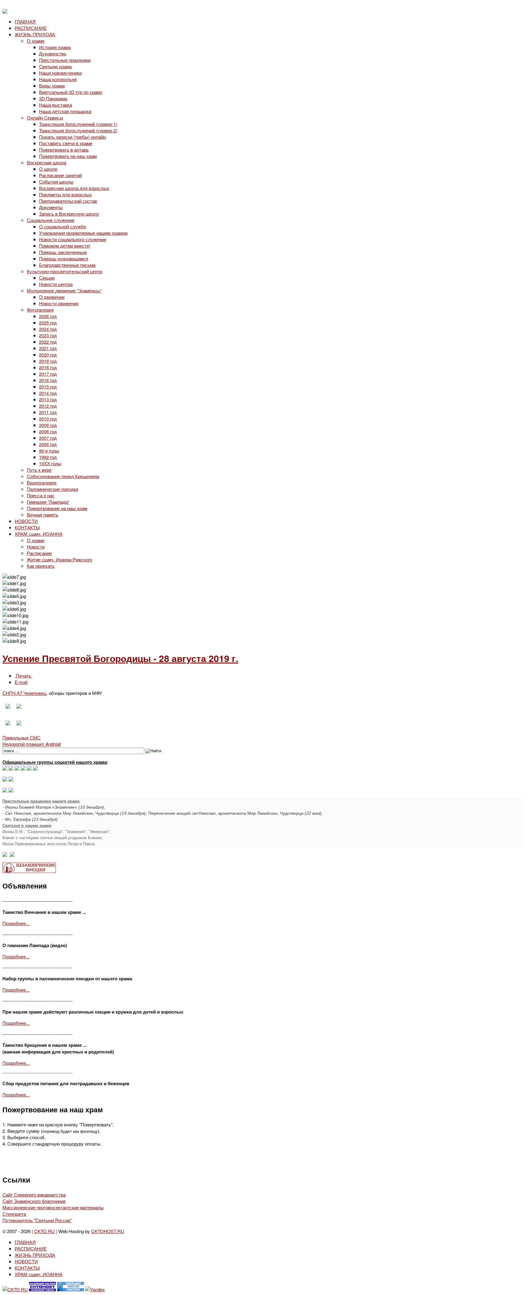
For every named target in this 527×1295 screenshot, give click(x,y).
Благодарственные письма (67, 265)
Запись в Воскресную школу (69, 213)
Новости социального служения (72, 239)
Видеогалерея (41, 482)
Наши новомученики (60, 73)
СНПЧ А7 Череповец (24, 693)
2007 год (48, 438)
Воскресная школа (46, 162)
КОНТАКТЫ (27, 527)
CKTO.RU (44, 1231)
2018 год (48, 367)
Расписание (39, 553)
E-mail (21, 682)
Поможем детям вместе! (64, 245)
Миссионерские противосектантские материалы (53, 1207)
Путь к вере (39, 470)
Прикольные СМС (21, 737)
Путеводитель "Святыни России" (37, 1220)
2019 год (48, 361)
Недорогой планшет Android (31, 744)
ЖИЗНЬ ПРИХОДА (35, 34)
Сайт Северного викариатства (34, 1194)
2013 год (48, 399)
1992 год (48, 457)
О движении (51, 297)
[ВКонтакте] (11, 768)
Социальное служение (50, 220)
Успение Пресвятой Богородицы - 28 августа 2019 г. (120, 658)
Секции (47, 277)
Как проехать (41, 566)
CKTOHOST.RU (107, 1231)
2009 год (48, 425)
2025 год (48, 322)
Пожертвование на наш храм (57, 508)
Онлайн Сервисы (45, 117)
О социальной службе (62, 226)
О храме (36, 41)
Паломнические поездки (52, 489)
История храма (55, 47)
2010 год (48, 418)
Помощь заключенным (63, 252)
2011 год (48, 412)
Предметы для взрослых (65, 194)
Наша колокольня (58, 79)
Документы (51, 207)
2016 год (48, 380)
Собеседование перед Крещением (63, 476)
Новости (36, 546)
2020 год (48, 354)
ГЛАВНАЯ (25, 21)
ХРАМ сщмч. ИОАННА (39, 534)
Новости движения (58, 303)
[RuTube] (23, 768)
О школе (48, 169)
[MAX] (4, 768)
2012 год (48, 405)
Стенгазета (14, 1214)
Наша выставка (55, 105)
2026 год (48, 316)
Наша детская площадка (65, 111)
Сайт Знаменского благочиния (34, 1201)
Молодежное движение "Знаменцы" (64, 290)
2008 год (48, 431)
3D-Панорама (53, 98)
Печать (23, 675)
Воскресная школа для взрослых (74, 188)
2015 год (48, 386)
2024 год (48, 329)
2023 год (48, 335)
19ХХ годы (50, 463)
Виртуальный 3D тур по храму (70, 92)
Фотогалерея (40, 309)
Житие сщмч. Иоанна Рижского (59, 559)
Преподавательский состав (68, 201)
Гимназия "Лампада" (48, 502)
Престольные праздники (65, 60)
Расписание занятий (60, 175)
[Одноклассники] (17, 768)
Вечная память (42, 514)
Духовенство (52, 53)
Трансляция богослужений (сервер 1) (78, 124)
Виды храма (52, 85)
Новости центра (56, 284)
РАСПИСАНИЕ (31, 28)
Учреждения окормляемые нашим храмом (83, 233)
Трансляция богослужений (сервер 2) (78, 130)
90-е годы (49, 450)
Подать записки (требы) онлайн (72, 137)
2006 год (48, 444)
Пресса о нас (41, 495)
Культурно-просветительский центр (64, 271)
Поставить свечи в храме (65, 143)
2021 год (48, 348)
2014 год (48, 393)
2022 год (48, 341)
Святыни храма (55, 66)
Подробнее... (16, 923)
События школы (56, 181)
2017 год (48, 373)
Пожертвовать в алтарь (64, 149)
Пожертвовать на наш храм (68, 156)
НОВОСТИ (26, 521)
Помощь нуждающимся (63, 258)
